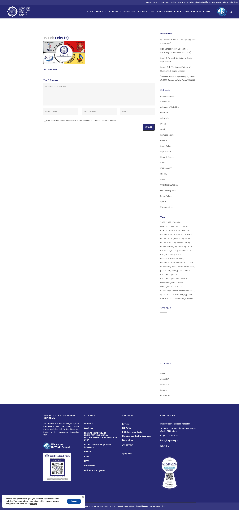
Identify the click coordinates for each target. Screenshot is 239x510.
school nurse (177, 283)
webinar (189, 299)
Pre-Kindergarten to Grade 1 (173, 278)
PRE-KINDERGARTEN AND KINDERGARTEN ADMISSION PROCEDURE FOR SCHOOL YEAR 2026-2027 (101, 436)
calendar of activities (170, 226)
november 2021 (167, 262)
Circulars (164, 113)
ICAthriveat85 (166, 168)
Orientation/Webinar (169, 185)
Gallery (87, 452)
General (163, 140)
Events (163, 124)
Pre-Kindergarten (168, 274)
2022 (168, 222)
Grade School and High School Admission (98, 446)
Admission (164, 327)
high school (179, 242)
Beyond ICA (165, 102)
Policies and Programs (94, 470)
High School (165, 151)
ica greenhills (180, 250)
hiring (188, 242)
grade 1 (180, 234)
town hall (179, 295)
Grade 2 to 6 (166, 238)
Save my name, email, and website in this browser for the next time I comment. (81, 121)
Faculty (163, 129)
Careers (163, 354)
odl (191, 262)
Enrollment (89, 428)
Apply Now (127, 454)
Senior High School (169, 291)
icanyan (163, 254)
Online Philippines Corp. (143, 506)
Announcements (167, 96)
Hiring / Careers (167, 157)
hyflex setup (181, 246)
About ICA (164, 316)
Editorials (164, 118)
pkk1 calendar (184, 270)
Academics (165, 322)
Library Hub (127, 440)
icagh (169, 250)
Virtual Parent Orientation (172, 299)
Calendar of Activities (169, 107)
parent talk (165, 270)
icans (189, 250)
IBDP (190, 246)
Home (162, 373)
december (185, 230)
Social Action (166, 196)
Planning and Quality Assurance (136, 436)
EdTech (125, 424)
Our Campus (89, 466)
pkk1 (174, 270)
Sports (163, 201)
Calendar (176, 222)
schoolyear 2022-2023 (171, 287)
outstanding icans (168, 266)
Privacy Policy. (159, 506)
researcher (165, 283)
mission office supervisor (171, 258)
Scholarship (165, 343)
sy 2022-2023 (167, 295)
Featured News (167, 135)
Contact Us (165, 396)
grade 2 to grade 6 (182, 238)
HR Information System (133, 432)
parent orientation (186, 266)
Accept (74, 501)
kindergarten (174, 254)
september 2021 (186, 291)
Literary (163, 174)
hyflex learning (167, 246)
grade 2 (188, 234)
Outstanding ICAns (168, 190)
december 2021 (167, 234)
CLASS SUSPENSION (170, 230)
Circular (184, 226)
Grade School (166, 146)
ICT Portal (126, 428)
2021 (162, 222)
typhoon (188, 295)
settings (33, 504)
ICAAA (162, 163)
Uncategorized (166, 207)
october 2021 (182, 262)
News (162, 179)
